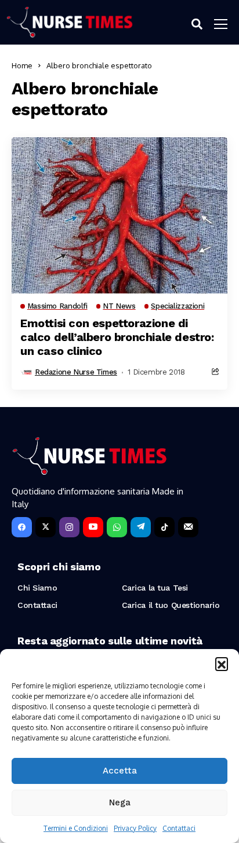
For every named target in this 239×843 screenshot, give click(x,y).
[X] (45, 527)
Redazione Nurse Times (76, 372)
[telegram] (141, 527)
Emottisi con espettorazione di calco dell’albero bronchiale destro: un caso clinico (117, 337)
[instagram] (69, 527)
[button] (221, 663)
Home (22, 65)
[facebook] (22, 527)
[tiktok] (164, 527)
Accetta (120, 770)
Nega (120, 802)
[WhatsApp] (117, 527)
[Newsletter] (188, 527)
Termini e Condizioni (76, 828)
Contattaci (178, 828)
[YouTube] (93, 527)
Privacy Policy (135, 828)
